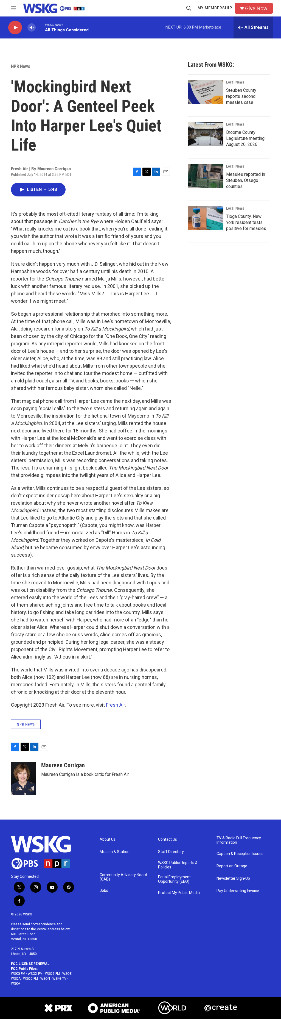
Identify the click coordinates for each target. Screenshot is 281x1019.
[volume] (31, 27)
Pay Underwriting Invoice (238, 891)
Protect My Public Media (179, 893)
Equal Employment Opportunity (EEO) (174, 879)
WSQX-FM (35, 974)
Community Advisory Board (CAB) (123, 877)
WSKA (15, 983)
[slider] (40, 27)
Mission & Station (115, 852)
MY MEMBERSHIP (215, 8)
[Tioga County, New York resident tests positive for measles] (205, 218)
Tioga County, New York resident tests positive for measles (246, 222)
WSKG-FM (18, 974)
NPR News (20, 66)
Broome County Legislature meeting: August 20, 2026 (245, 138)
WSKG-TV (59, 979)
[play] (15, 27)
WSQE (67, 974)
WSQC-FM (30, 979)
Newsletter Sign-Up (233, 878)
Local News (235, 82)
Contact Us (167, 839)
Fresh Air (115, 705)
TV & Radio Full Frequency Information (239, 840)
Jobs (104, 890)
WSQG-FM (52, 974)
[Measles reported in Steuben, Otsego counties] (205, 176)
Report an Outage (232, 866)
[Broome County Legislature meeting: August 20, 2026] (205, 134)
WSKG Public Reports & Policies (178, 865)
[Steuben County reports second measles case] (205, 92)
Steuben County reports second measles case (241, 96)
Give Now (256, 8)
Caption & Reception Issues (240, 854)
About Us (108, 839)
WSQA (16, 979)
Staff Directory (171, 852)
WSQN (45, 979)
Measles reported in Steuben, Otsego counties (245, 180)
